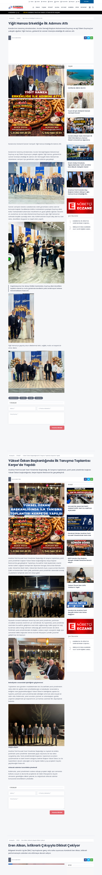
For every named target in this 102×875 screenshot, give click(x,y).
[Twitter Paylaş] (88, 37)
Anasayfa (11, 18)
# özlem (23, 398)
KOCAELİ (63, 7)
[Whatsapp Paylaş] (91, 37)
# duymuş (38, 398)
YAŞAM (44, 7)
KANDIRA (71, 7)
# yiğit (30, 398)
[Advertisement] (51, 53)
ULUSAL (57, 7)
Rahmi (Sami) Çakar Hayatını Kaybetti (37, 12)
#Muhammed (13, 398)
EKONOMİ (83, 7)
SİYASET (50, 7)
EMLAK (38, 7)
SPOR (77, 7)
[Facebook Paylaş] (85, 37)
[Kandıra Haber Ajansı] (16, 7)
